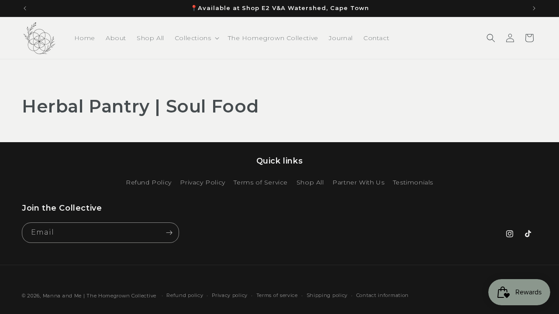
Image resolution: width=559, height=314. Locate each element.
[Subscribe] (169, 232)
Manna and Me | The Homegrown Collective (99, 296)
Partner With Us (358, 182)
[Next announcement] (534, 8)
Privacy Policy (202, 182)
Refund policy (184, 295)
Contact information (382, 295)
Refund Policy (149, 182)
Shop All (310, 182)
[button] (196, 38)
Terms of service (277, 295)
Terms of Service (261, 182)
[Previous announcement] (25, 8)
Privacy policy (230, 295)
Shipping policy (327, 295)
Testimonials (413, 182)
